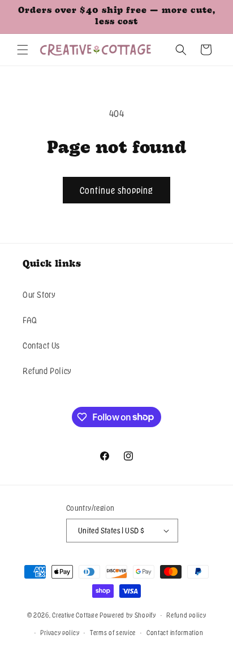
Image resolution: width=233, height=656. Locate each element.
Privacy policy (59, 632)
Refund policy (186, 615)
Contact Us (41, 345)
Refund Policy (47, 371)
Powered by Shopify (128, 615)
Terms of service (113, 632)
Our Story (39, 294)
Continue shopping (116, 190)
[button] (22, 49)
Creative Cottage (75, 615)
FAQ (30, 320)
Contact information (174, 632)
